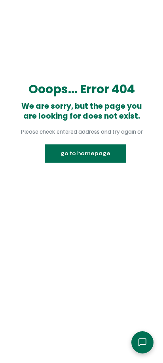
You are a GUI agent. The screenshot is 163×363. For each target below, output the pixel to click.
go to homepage (85, 153)
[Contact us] (142, 342)
